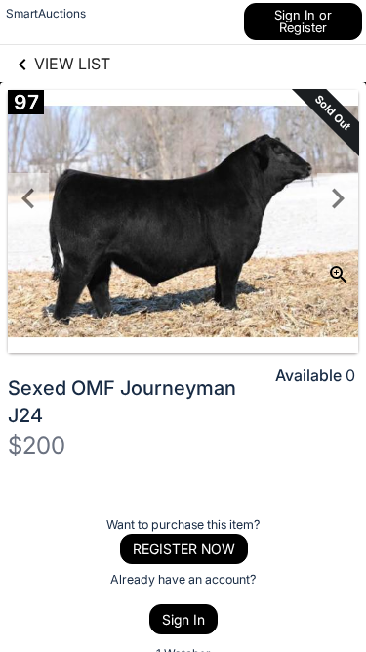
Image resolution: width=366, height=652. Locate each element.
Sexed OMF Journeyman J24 (122, 401)
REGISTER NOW (184, 549)
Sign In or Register (303, 21)
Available (308, 375)
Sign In (183, 619)
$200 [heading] (36, 445)
